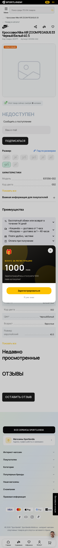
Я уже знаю (29, 297)
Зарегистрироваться (29, 290)
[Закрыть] (50, 250)
